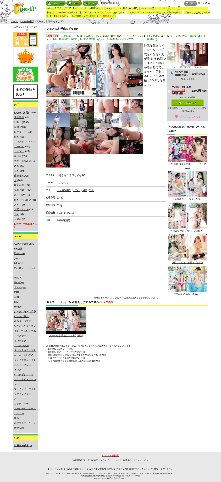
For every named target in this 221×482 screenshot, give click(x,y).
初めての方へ (61, 15)
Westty (18, 306)
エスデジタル (21, 345)
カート (77, 3)
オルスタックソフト (25, 350)
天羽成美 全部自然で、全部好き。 (187, 230)
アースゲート (21, 335)
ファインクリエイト (25, 389)
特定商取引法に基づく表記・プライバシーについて (97, 460)
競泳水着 (19, 185)
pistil (16, 297)
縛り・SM (19, 194)
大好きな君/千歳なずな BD (62, 335)
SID (16, 301)
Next (138, 70)
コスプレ (19, 151)
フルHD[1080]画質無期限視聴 (181, 90)
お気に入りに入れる (189, 116)
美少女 (17, 156)
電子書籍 (19, 117)
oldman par (20, 287)
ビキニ (17, 122)
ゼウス (17, 369)
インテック (20, 340)
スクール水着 (21, 160)
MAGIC (18, 277)
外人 (16, 214)
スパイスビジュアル (25, 364)
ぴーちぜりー (21, 316)
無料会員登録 (109, 15)
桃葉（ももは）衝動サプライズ (187, 262)
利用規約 (127, 460)
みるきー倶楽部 (22, 321)
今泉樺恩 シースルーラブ (187, 199)
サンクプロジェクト (25, 360)
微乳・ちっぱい (22, 199)
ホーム (14, 21)
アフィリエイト (140, 460)
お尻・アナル (21, 209)
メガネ (17, 219)
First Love (19, 253)
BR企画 (18, 248)
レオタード (20, 131)
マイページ (58, 3)
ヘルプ (92, 3)
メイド (17, 204)
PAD (16, 292)
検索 (193, 3)
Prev (49, 70)
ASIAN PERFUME (24, 243)
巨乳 (16, 136)
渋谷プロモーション (25, 422)
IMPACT (18, 263)
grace (17, 258)
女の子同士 (20, 190)
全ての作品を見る (25, 91)
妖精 (16, 418)
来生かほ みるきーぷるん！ (187, 293)
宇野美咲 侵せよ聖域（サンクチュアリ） (187, 165)
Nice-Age (19, 282)
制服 (16, 127)
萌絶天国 (19, 427)
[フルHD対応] (27, 21)
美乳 (16, 170)
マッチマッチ (21, 403)
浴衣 (16, 165)
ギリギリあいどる (23, 355)
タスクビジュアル (23, 374)
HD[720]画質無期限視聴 (182, 73)
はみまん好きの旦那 (25, 311)
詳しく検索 (204, 3)
